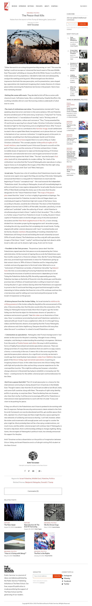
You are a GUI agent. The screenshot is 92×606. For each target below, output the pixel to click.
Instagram (68, 575)
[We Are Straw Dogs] (54, 512)
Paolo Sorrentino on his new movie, (72, 110)
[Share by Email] (33, 471)
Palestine (45, 478)
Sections (30, 6)
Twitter (66, 584)
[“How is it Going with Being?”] (14, 540)
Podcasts (39, 6)
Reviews (14, 6)
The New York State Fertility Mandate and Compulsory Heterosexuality (72, 155)
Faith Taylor (38, 529)
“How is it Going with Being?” (15, 553)
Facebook (67, 581)
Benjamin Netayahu (32, 482)
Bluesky (67, 578)
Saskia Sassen (23, 343)
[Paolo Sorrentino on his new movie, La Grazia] (83, 107)
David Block (16, 555)
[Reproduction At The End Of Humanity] (34, 512)
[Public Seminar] (7, 6)
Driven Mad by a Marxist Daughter (74, 52)
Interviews (22, 6)
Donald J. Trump (47, 482)
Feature (7, 522)
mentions (22, 232)
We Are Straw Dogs (51, 525)
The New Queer (10, 525)
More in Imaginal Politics (77, 99)
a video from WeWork (44, 357)
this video (36, 315)
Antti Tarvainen (33, 25)
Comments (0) (33, 491)
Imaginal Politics (33, 12)
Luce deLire (18, 527)
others (34, 343)
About (47, 6)
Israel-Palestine (25, 478)
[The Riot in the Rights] (44, 540)
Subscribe (83, 24)
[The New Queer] (14, 512)
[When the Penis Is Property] (83, 90)
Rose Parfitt (48, 555)
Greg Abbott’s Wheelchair (73, 39)
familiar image (41, 128)
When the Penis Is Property (73, 89)
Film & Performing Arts (71, 105)
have (23, 140)
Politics (52, 478)
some (19, 140)
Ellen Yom (69, 161)
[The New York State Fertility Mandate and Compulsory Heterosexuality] (83, 152)
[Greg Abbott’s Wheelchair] (83, 41)
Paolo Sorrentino (73, 117)
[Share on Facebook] (25, 471)
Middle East (36, 478)
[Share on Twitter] (29, 471)
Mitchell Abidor (72, 115)
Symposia (54, 6)
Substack (69, 29)
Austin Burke (56, 527)
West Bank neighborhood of (32, 220)
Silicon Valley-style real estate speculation (28, 360)
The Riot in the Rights (42, 553)
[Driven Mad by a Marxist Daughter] (83, 54)
